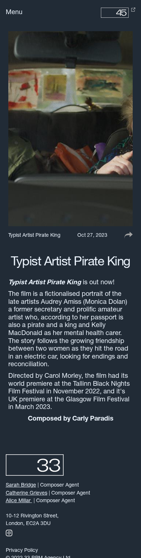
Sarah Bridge (21, 485)
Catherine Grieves (26, 493)
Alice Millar (19, 501)
